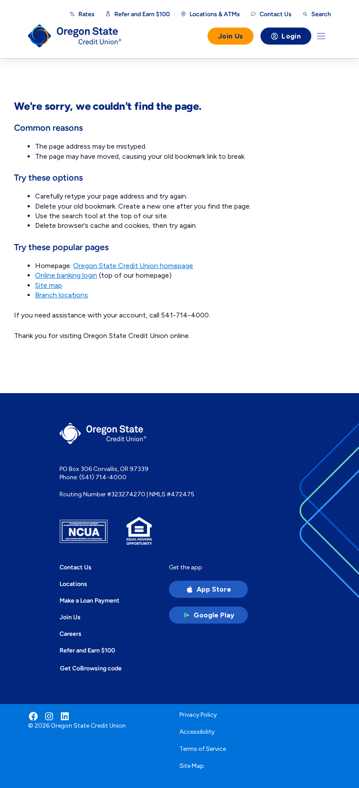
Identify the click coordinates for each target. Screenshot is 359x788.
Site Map (192, 766)
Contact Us (76, 567)
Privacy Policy (198, 714)
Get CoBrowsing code (91, 668)
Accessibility (197, 732)
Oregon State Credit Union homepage (133, 266)
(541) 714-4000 (103, 477)
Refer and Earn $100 (142, 13)
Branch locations (61, 295)
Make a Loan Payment (90, 600)
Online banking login (66, 275)
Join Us (230, 36)
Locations (73, 583)
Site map (48, 285)
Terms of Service (203, 749)
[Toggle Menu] (321, 36)
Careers (70, 633)
